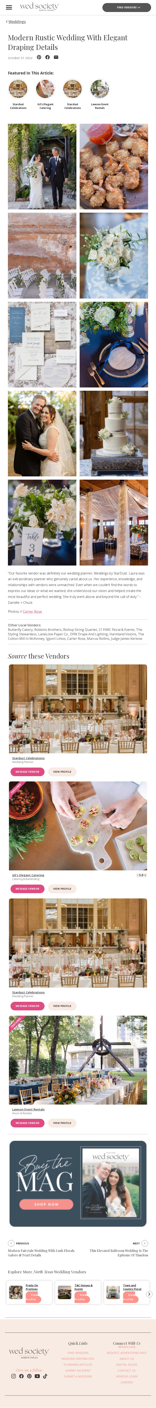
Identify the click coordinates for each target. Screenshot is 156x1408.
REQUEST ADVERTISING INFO (127, 1353)
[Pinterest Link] (29, 1377)
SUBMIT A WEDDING (78, 1376)
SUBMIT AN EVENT (78, 1370)
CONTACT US (127, 1370)
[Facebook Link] (21, 1377)
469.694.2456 (126, 1347)
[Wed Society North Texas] (39, 7)
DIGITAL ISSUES (126, 1364)
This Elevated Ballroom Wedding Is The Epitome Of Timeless (119, 1252)
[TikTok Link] (45, 1377)
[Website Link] (29, 1359)
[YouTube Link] (37, 1377)
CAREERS (127, 1382)
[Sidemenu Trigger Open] (9, 7)
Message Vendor (27, 771)
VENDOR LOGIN (127, 1376)
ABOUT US (126, 1359)
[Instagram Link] (13, 1377)
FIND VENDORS (127, 7)
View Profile (62, 771)
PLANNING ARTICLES (78, 1364)
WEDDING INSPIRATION (78, 1359)
